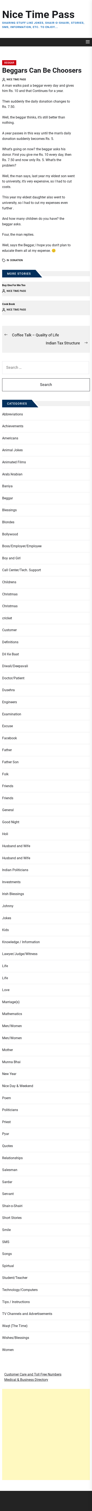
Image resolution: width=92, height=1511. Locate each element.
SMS (5, 1242)
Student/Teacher (14, 1278)
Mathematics (12, 1014)
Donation (16, 260)
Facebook (9, 738)
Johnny (7, 906)
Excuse (7, 726)
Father (7, 750)
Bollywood (10, 534)
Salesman (9, 1170)
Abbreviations (12, 414)
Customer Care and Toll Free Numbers (32, 1374)
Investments (11, 882)
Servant (8, 1194)
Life (5, 966)
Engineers (9, 702)
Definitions (10, 642)
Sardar (7, 1182)
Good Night (10, 822)
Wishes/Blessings (15, 1338)
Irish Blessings (13, 894)
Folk (5, 774)
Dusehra (8, 690)
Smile (6, 1230)
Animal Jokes (12, 450)
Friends (7, 786)
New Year (9, 1074)
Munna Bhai (11, 1062)
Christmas (10, 594)
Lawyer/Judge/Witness (19, 954)
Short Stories (12, 1218)
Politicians (10, 1110)
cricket (7, 618)
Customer (9, 630)
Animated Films (14, 462)
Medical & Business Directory (26, 1380)
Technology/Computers (20, 1290)
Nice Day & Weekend (17, 1086)
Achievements (12, 426)
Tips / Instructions (16, 1302)
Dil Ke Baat (10, 654)
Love (5, 990)
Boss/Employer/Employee (22, 546)
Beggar (9, 62)
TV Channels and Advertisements (27, 1314)
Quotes (7, 1146)
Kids (5, 930)
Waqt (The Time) (15, 1326)
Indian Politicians (15, 870)
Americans (10, 438)
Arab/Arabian (12, 474)
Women (8, 1350)
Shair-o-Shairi (12, 1206)
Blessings (9, 510)
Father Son (10, 762)
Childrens (9, 582)
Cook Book (8, 304)
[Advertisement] (46, 1434)
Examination (11, 714)
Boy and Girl (11, 558)
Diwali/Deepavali (15, 666)
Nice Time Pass (38, 14)
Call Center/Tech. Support (21, 570)
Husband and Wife (16, 846)
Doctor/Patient (13, 678)
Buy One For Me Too (13, 285)
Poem (6, 1098)
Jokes (6, 918)
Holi (5, 834)
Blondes (8, 522)
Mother (7, 1050)
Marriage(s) (11, 1002)
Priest (6, 1122)
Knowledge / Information (21, 942)
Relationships (12, 1158)
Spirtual (8, 1266)
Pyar (5, 1134)
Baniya (7, 486)
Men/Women (12, 1026)
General (8, 810)
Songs (7, 1254)
